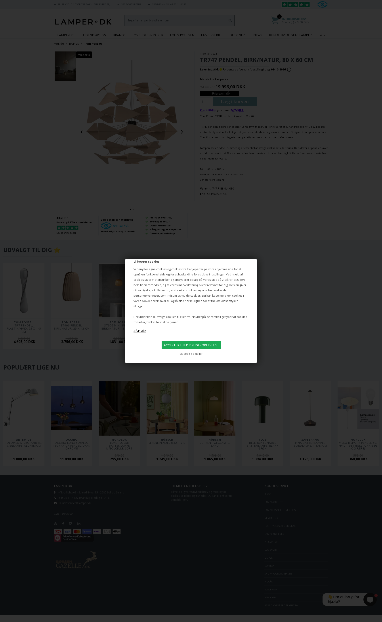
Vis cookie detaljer (191, 354)
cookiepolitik (150, 301)
